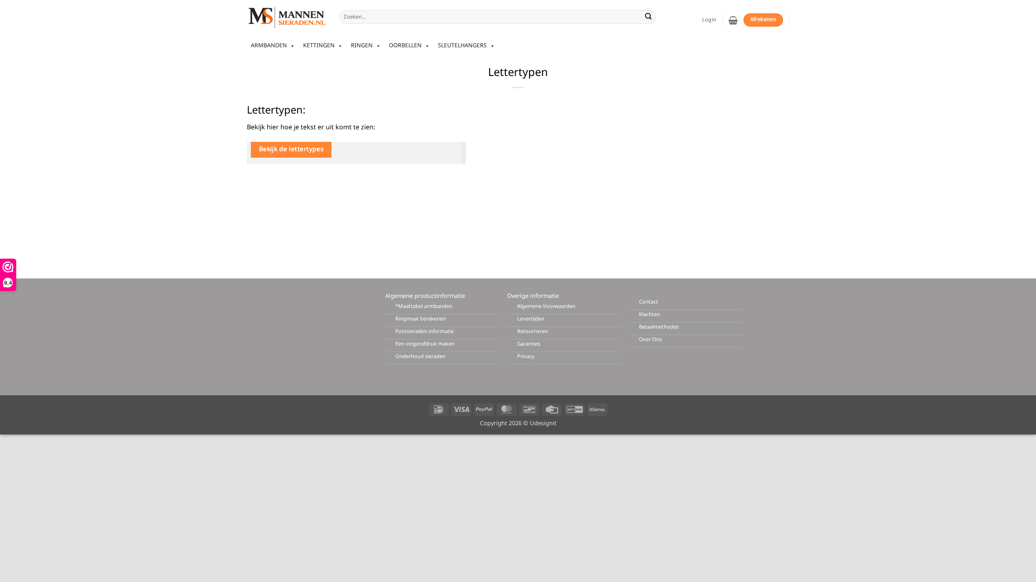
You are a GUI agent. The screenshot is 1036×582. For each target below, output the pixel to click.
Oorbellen (405, 46)
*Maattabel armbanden (423, 306)
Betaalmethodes (659, 327)
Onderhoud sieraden (420, 356)
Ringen (362, 46)
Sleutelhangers (462, 46)
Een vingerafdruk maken (424, 344)
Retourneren (532, 331)
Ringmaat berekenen (420, 319)
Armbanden (269, 46)
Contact (648, 302)
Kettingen (319, 46)
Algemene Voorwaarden (546, 306)
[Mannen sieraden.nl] (287, 17)
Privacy (526, 356)
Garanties (528, 344)
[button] (733, 20)
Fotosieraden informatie (424, 331)
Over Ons (650, 339)
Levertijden (530, 319)
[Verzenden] (648, 17)
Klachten (649, 314)
